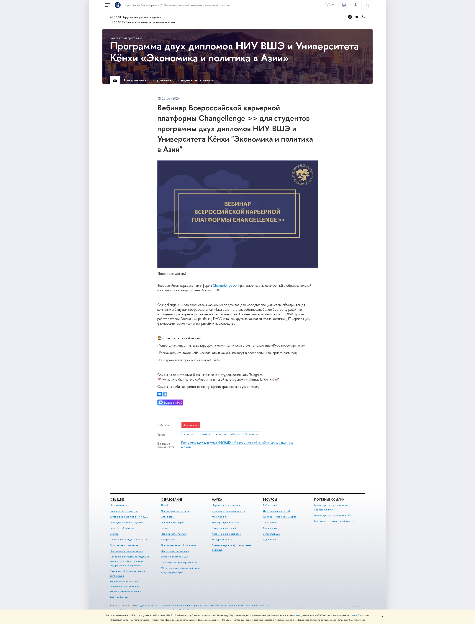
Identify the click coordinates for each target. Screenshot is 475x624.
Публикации (269, 539)
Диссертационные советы (227, 522)
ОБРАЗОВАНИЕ (171, 499)
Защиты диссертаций (224, 528)
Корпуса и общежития (122, 528)
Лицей (164, 505)
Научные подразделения (226, 505)
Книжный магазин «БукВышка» (280, 516)
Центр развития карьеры (175, 550)
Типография (269, 522)
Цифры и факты (118, 505)
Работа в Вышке (119, 597)
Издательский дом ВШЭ (276, 511)
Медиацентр (270, 528)
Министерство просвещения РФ (332, 515)
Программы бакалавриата (142, 5)
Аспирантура (168, 539)
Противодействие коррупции (126, 550)
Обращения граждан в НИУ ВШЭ (128, 539)
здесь (298, 615)
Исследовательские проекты (228, 511)
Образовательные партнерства (179, 562)
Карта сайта (261, 605)
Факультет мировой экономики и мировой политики (197, 5)
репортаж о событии (227, 434)
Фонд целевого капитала (124, 545)
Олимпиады (167, 516)
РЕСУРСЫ (270, 499)
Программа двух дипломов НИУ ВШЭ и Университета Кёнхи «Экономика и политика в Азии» (234, 51)
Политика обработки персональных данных (228, 605)
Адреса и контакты (149, 605)
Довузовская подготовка (175, 511)
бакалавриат (252, 434)
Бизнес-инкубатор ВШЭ (174, 556)
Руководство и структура (124, 511)
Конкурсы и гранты (222, 539)
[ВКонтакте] (159, 394)
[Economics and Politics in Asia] (356, 17)
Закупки (114, 533)
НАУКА (217, 499)
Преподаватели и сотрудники (126, 522)
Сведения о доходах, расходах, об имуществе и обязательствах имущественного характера (129, 561)
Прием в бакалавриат (173, 522)
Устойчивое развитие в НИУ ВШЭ (129, 516)
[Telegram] (165, 394)
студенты (204, 434)
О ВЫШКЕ (117, 499)
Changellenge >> (225, 285)
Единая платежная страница (125, 591)
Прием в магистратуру (174, 533)
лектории (188, 434)
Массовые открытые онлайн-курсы (334, 521)
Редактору (355, 606)
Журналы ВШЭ (271, 533)
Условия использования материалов (181, 605)
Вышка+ (165, 528)
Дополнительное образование (178, 545)
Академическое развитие (226, 533)
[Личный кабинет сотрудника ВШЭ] (355, 5)
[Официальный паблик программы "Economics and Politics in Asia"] (350, 17)
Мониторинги (219, 516)
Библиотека (270, 505)
